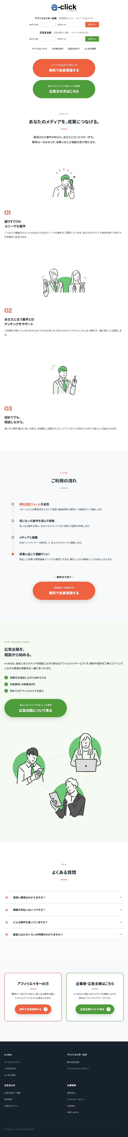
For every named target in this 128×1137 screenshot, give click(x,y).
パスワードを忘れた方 (84, 18)
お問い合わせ (73, 1112)
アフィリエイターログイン (78, 1068)
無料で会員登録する (30, 1009)
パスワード (61, 24)
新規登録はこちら (66, 18)
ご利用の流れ (58, 48)
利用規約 (71, 1105)
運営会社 (71, 1092)
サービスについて (39, 48)
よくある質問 (90, 48)
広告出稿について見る (92, 1009)
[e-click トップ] (64, 8)
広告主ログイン (11, 1105)
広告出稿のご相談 (61, 32)
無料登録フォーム (30, 504)
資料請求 (8, 1099)
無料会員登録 (73, 1062)
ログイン (92, 24)
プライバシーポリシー (76, 1099)
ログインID (33, 24)
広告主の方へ (74, 48)
